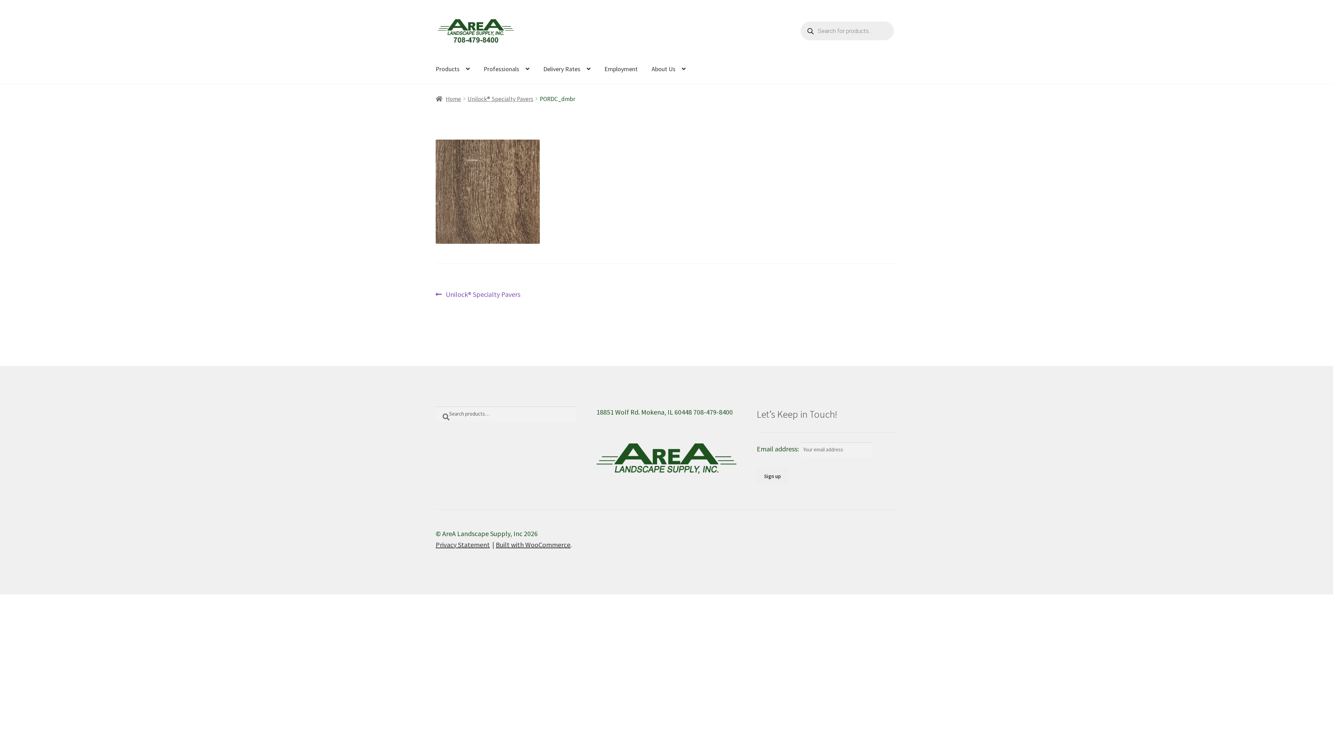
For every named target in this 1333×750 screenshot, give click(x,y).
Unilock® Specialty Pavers (500, 99)
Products (448, 69)
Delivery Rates (561, 69)
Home (453, 99)
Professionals (501, 69)
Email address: (778, 448)
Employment (621, 69)
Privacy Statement (463, 544)
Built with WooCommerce (533, 544)
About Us (664, 69)
